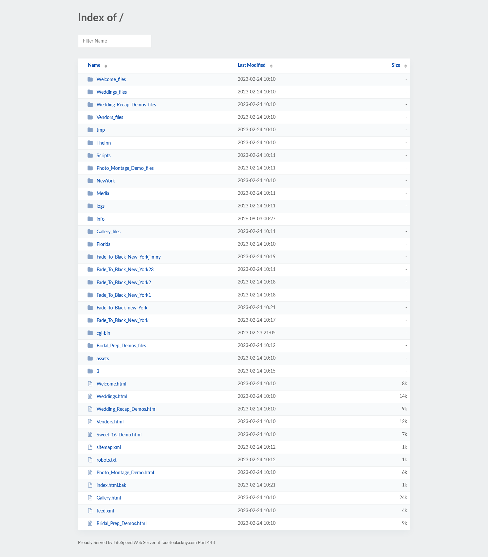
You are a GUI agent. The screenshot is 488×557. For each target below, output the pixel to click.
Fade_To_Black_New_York (122, 320)
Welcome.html (111, 384)
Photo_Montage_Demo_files (125, 168)
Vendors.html (110, 422)
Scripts (104, 156)
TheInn (104, 143)
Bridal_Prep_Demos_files (121, 346)
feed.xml (105, 511)
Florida (104, 244)
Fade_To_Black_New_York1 (124, 295)
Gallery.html (109, 498)
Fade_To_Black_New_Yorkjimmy (129, 257)
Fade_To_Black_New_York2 (124, 282)
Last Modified (252, 65)
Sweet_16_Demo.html (119, 434)
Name (94, 65)
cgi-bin (103, 333)
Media (103, 193)
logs (101, 206)
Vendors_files (110, 117)
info (101, 219)
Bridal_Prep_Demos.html (121, 523)
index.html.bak (111, 485)
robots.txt (107, 460)
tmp (101, 130)
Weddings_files (112, 92)
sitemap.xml (109, 447)
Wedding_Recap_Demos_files (126, 105)
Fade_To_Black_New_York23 (125, 270)
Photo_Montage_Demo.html (125, 473)
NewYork (106, 181)
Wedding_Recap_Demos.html (126, 409)
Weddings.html (112, 396)
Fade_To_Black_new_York (122, 308)
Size (396, 65)
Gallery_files (109, 232)
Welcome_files (111, 79)
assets (103, 358)
